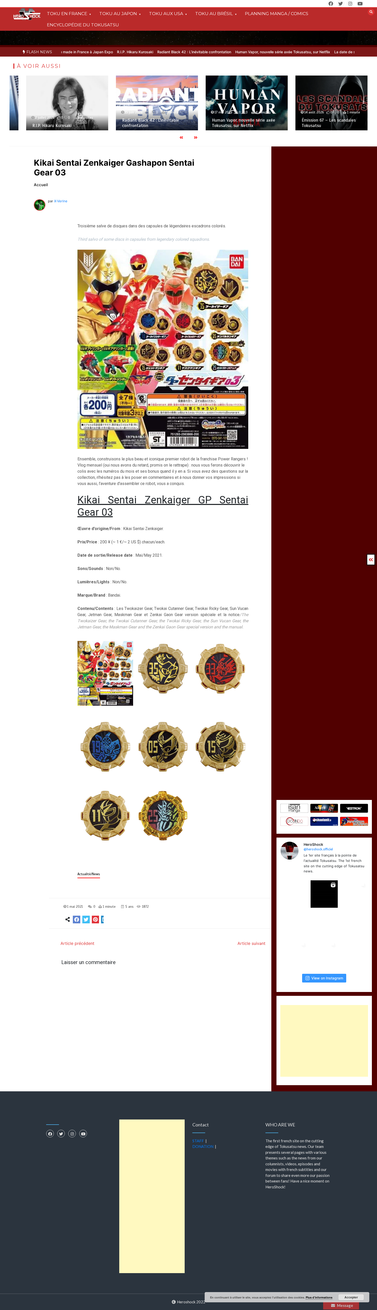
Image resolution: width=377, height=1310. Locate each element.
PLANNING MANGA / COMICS (276, 13)
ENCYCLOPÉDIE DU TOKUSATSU (83, 24)
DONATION (202, 1146)
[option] (98, 52)
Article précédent (77, 943)
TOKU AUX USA (166, 13)
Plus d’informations (319, 1297)
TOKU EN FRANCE (67, 13)
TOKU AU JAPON (118, 13)
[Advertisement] (324, 1041)
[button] (105, 673)
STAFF (198, 1140)
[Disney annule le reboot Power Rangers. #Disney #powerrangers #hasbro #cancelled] (324, 924)
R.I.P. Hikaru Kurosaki (98, 52)
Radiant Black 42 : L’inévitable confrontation (157, 52)
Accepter (351, 1297)
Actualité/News (88, 874)
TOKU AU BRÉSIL (214, 13)
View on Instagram (327, 978)
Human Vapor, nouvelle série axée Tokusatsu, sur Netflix (245, 52)
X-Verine (60, 201)
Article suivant (251, 943)
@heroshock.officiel (318, 849)
